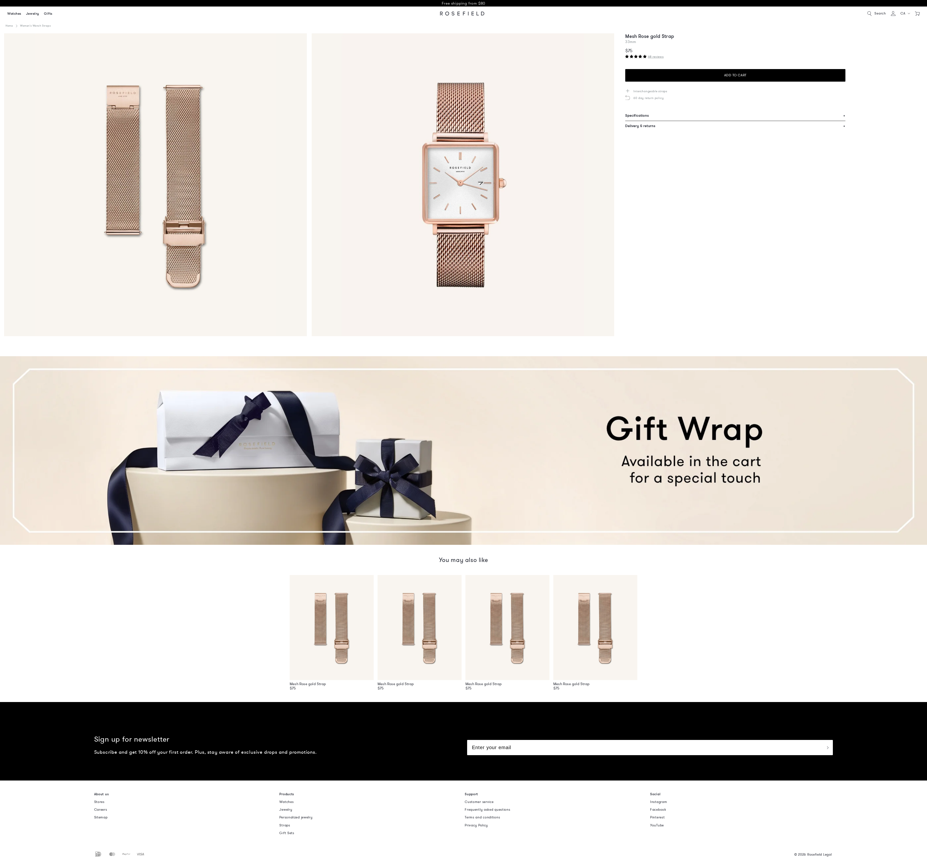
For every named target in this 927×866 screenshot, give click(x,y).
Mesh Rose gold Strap (308, 684)
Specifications (735, 115)
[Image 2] (463, 184)
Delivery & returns (735, 126)
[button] (905, 14)
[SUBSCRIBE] (827, 747)
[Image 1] (155, 184)
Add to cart (735, 75)
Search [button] (880, 13)
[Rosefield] (462, 14)
